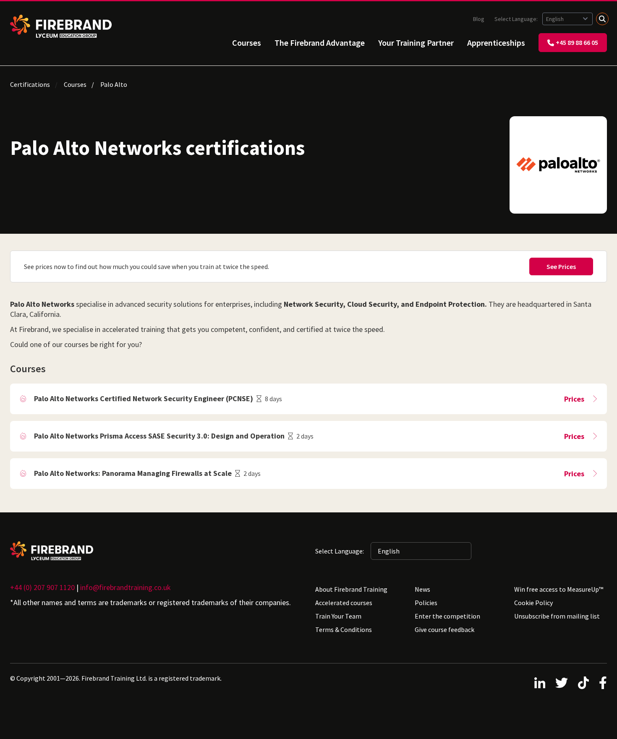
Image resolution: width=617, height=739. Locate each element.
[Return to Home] (61, 26)
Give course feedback (444, 629)
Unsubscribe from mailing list (557, 616)
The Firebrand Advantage (320, 42)
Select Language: (516, 19)
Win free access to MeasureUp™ (558, 589)
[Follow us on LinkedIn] (539, 682)
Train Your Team (338, 616)
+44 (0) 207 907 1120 (42, 587)
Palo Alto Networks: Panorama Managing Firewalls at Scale (133, 473)
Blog (478, 19)
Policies (426, 602)
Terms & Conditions (343, 629)
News (422, 589)
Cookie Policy (533, 602)
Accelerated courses (343, 602)
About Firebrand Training (351, 589)
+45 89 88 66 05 (577, 42)
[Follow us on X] (561, 682)
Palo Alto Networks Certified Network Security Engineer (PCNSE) (143, 398)
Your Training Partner (416, 42)
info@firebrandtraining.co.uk (125, 587)
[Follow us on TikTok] (583, 682)
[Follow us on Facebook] (603, 682)
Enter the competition (447, 616)
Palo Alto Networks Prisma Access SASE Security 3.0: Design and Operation (159, 436)
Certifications (30, 84)
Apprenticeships (496, 42)
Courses (246, 42)
